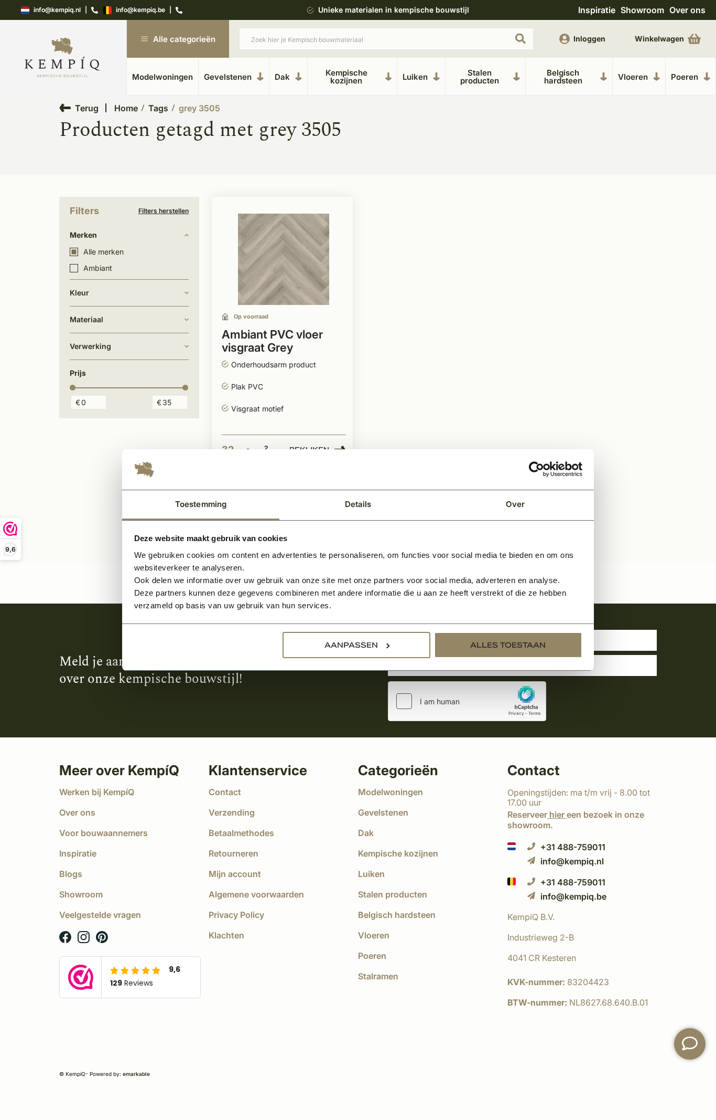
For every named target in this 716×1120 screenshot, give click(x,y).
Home (126, 108)
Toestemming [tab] (200, 504)
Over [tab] (515, 504)
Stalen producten (479, 76)
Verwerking (90, 346)
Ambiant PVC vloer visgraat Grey (272, 341)
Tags (158, 108)
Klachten (226, 935)
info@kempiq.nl (57, 10)
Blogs (70, 874)
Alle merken (103, 252)
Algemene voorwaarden (256, 894)
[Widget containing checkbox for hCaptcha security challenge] (467, 701)
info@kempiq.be (140, 10)
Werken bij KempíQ (96, 792)
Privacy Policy (236, 915)
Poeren (684, 76)
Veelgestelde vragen (100, 915)
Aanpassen (351, 645)
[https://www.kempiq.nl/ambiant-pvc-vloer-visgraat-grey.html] (283, 259)
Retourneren (233, 853)
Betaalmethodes (241, 833)
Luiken (415, 76)
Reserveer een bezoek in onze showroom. (575, 819)
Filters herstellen (163, 211)
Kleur (79, 292)
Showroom (642, 10)
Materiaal (86, 319)
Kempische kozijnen (346, 76)
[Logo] (62, 58)
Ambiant (97, 268)
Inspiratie (596, 10)
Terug (87, 107)
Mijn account (235, 874)
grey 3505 (199, 108)
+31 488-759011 (572, 846)
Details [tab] (358, 504)
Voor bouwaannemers (103, 833)
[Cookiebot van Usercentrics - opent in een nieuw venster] (536, 470)
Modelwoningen (162, 77)
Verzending (232, 812)
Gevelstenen (228, 76)
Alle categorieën (184, 39)
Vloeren (633, 76)
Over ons (687, 10)
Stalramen (378, 976)
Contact (225, 792)
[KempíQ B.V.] (582, 917)
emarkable (136, 1074)
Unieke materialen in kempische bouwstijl (393, 9)
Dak (282, 76)
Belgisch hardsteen (563, 76)
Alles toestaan (508, 645)
